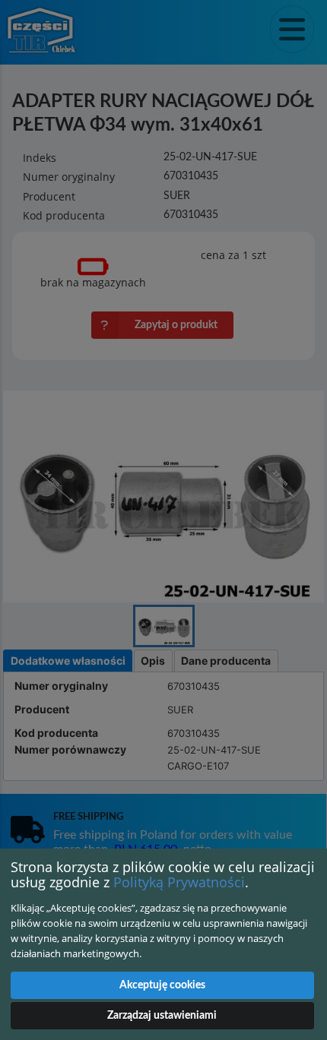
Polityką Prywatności (179, 882)
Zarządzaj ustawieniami (162, 1015)
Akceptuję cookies (162, 985)
